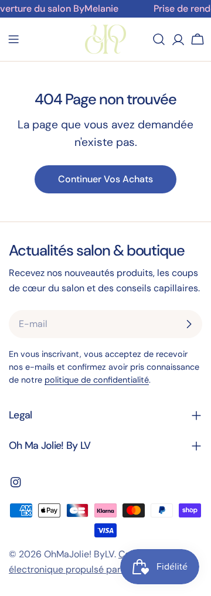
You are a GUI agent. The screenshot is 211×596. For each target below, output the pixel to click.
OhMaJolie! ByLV (79, 554)
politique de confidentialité (97, 379)
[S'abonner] (188, 324)
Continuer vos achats (105, 179)
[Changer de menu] (13, 39)
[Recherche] (159, 39)
